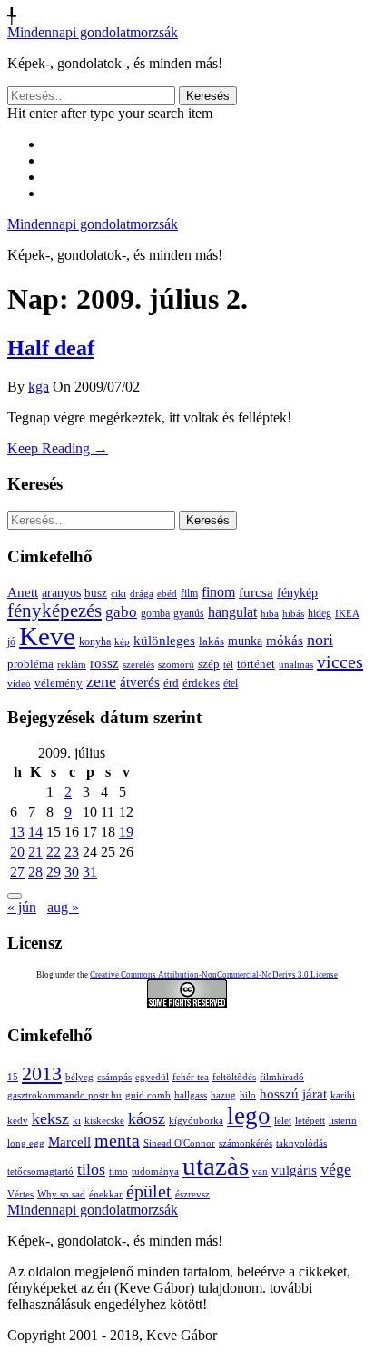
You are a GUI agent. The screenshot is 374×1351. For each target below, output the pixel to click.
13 (17, 831)
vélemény (58, 683)
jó (11, 641)
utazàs (215, 1165)
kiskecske (104, 1121)
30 (71, 871)
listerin (343, 1121)
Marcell (69, 1142)
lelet (282, 1121)
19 (126, 831)
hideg (319, 614)
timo (118, 1172)
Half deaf (50, 348)
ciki (118, 593)
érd (171, 683)
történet (256, 664)
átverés (140, 682)
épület (149, 1191)
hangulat (232, 612)
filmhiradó (282, 1077)
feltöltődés (234, 1077)
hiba (270, 613)
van (260, 1172)
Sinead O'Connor (179, 1143)
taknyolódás (301, 1143)
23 (71, 851)
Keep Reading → (57, 448)
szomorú (176, 664)
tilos (91, 1169)
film (189, 593)
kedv (17, 1121)
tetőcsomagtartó (40, 1172)
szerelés (138, 664)
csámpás (114, 1077)
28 (35, 871)
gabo (121, 612)
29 (53, 871)
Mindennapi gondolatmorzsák (92, 32)
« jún (21, 907)
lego (249, 1115)
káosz (146, 1118)
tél (228, 664)
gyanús (188, 613)
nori (320, 640)
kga (38, 386)
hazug (223, 1095)
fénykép (297, 592)
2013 (42, 1074)
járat (314, 1094)
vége (335, 1169)
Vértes (20, 1194)
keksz (50, 1118)
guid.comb (148, 1095)
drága (141, 593)
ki (77, 1121)
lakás (211, 641)
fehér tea (190, 1077)
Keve (47, 636)
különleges (164, 640)
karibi (342, 1095)
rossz (104, 663)
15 (12, 1077)
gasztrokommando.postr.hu (64, 1095)
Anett (22, 592)
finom (218, 592)
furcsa (256, 592)
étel (230, 683)
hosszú (279, 1094)
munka (245, 641)
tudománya (155, 1172)
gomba (155, 613)
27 (17, 871)
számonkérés (245, 1143)
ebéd (167, 593)
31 (90, 871)
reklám (71, 664)
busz (95, 593)
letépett (310, 1121)
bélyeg (79, 1077)
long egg (25, 1143)
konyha (95, 642)
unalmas (296, 664)
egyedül (152, 1077)
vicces (340, 661)
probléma (30, 664)
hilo (248, 1095)
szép (209, 664)
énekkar (106, 1194)
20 (17, 851)
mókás (284, 640)
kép (122, 642)
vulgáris (294, 1170)
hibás (293, 613)
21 (35, 851)
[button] (14, 896)
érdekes (201, 683)
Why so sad (61, 1194)
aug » (63, 907)
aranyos (61, 593)
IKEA (347, 613)
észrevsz (192, 1194)
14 (35, 831)
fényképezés (54, 611)
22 (53, 851)
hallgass (190, 1095)
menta (117, 1140)
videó (19, 683)
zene (101, 681)
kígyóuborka (196, 1121)
